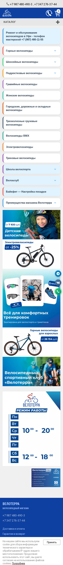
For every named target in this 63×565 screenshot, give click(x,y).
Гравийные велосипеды (21, 84)
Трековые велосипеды (21, 158)
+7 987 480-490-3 (21, 4)
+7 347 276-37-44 (45, 4)
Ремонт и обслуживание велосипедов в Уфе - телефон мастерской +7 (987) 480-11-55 (25, 36)
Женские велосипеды (20, 95)
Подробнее (18, 563)
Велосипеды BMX (17, 135)
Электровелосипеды (19, 146)
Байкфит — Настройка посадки (26, 191)
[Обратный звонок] (49, 13)
